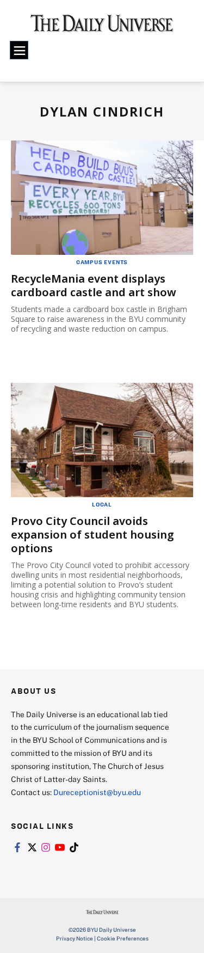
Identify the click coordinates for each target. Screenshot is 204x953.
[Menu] (19, 50)
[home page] (102, 27)
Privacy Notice (74, 938)
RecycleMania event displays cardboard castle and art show (93, 285)
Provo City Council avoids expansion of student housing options (92, 534)
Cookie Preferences (123, 938)
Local (102, 504)
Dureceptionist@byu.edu (97, 792)
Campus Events (102, 262)
